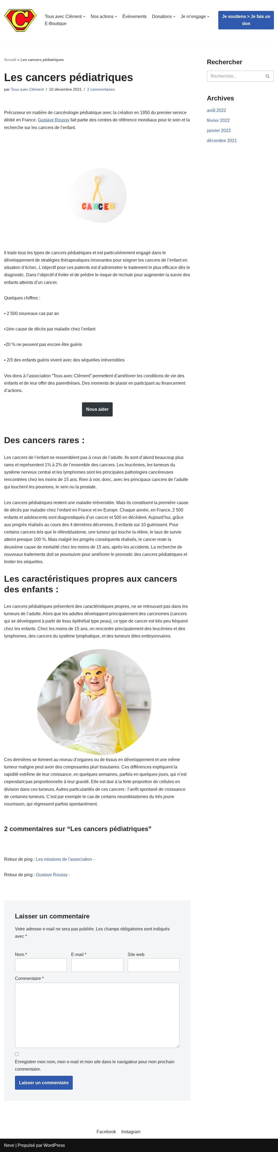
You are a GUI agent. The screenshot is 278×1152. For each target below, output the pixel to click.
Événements (134, 16)
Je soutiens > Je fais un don (246, 20)
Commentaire (29, 978)
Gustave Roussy (54, 120)
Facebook (106, 1131)
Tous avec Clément (27, 89)
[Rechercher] (268, 76)
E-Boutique (56, 23)
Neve (9, 1145)
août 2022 (216, 110)
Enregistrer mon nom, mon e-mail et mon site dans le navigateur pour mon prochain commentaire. (95, 1065)
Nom (21, 954)
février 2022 (218, 120)
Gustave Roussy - (53, 874)
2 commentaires (101, 89)
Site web (136, 954)
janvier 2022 (219, 130)
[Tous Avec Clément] (20, 20)
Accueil (10, 59)
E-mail (78, 954)
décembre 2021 (222, 140)
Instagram (130, 1131)
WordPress (54, 1145)
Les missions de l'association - (65, 859)
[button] (268, 76)
